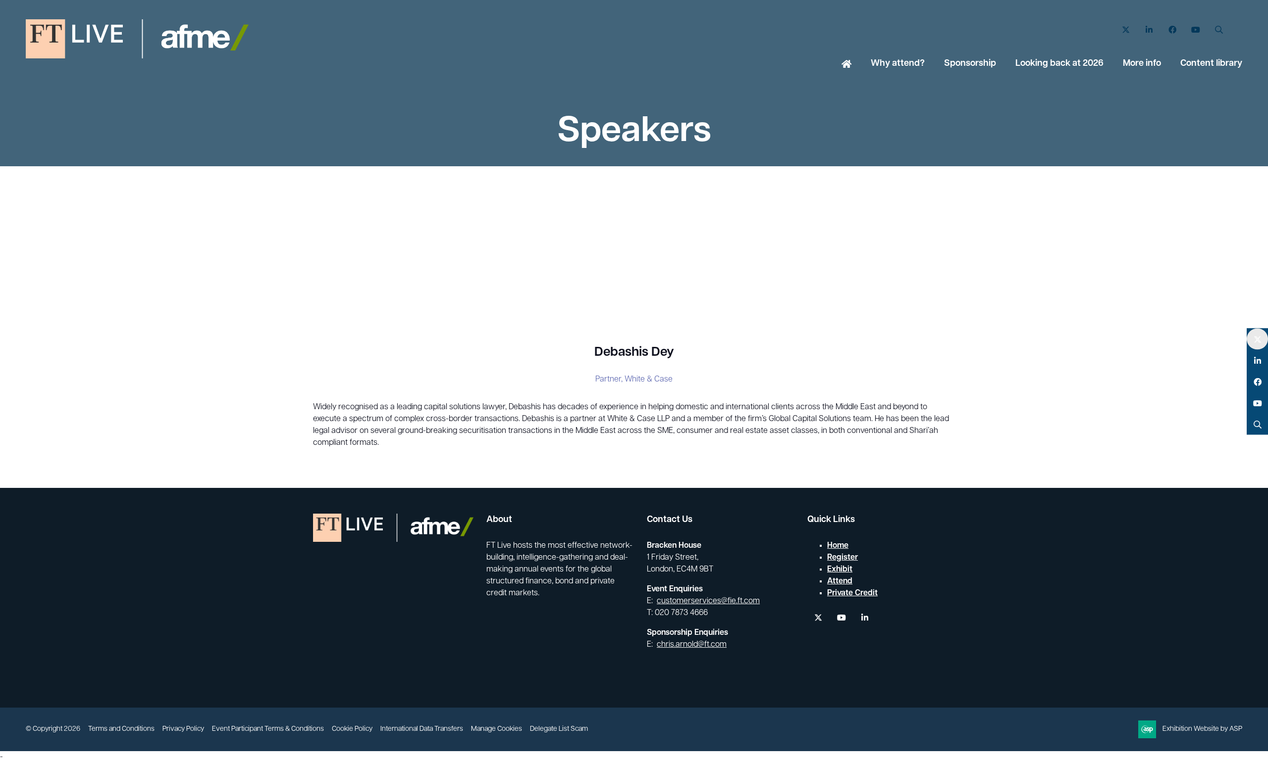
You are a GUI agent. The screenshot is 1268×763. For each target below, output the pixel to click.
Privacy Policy (183, 729)
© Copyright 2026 (53, 729)
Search (1218, 30)
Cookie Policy (352, 729)
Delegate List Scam (559, 729)
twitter (818, 617)
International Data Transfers (421, 729)
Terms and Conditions (121, 729)
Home (846, 65)
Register (842, 558)
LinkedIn (1149, 30)
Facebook (1172, 30)
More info (1142, 63)
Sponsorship (970, 63)
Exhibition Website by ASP (1202, 729)
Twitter (1125, 30)
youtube (841, 617)
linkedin (864, 617)
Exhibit (839, 569)
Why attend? (898, 63)
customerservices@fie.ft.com (708, 601)
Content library (1211, 63)
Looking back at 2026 (1059, 63)
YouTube (1195, 30)
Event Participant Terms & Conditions (268, 729)
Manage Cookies (496, 729)
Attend (839, 581)
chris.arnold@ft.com (692, 645)
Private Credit (852, 593)
